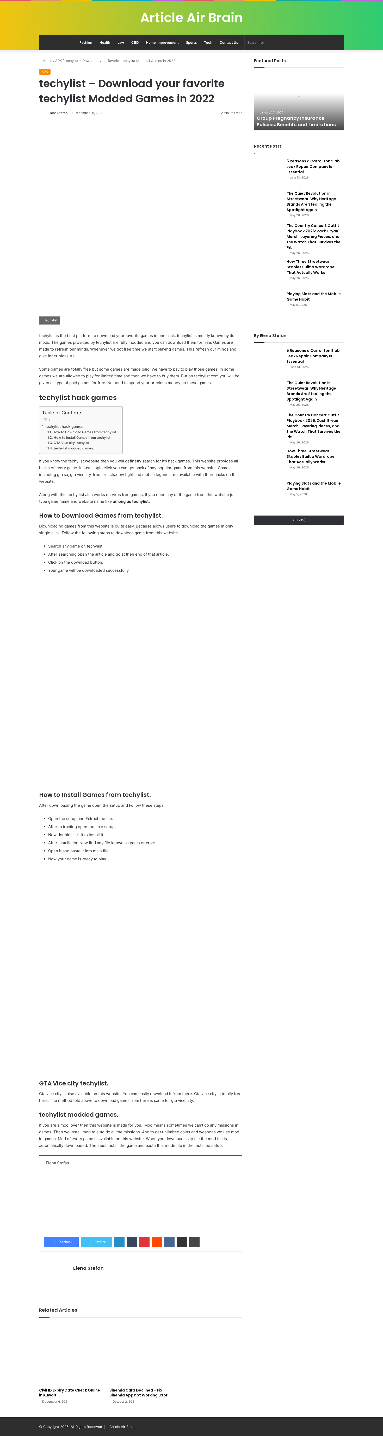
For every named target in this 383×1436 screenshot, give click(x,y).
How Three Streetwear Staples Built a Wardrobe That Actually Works (311, 267)
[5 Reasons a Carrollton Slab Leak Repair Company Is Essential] (268, 172)
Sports (191, 42)
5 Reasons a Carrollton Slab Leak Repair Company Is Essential (313, 166)
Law (121, 42)
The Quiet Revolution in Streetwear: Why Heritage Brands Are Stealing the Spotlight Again (311, 201)
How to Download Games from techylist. (85, 432)
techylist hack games (64, 426)
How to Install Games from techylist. (83, 438)
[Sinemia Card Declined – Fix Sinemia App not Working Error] (140, 1354)
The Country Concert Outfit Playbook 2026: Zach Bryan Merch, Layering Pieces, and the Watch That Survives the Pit (314, 236)
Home (47, 61)
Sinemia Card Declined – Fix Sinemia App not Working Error (138, 1393)
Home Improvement (162, 42)
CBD (135, 42)
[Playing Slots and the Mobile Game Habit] (268, 305)
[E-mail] (49, 1210)
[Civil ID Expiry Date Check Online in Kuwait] (70, 1354)
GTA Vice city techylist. (72, 443)
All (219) (299, 520)
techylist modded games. (74, 448)
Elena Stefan (57, 113)
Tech (208, 42)
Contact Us (229, 42)
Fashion (85, 42)
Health (105, 42)
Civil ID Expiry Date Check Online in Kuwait (69, 1393)
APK (58, 61)
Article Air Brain (121, 1427)
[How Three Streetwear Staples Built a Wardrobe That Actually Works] (268, 273)
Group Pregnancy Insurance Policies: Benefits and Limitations (296, 121)
